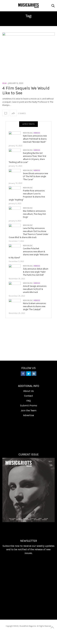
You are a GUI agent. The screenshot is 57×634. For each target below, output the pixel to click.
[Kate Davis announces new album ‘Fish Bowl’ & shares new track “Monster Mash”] (16, 136)
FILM (4, 83)
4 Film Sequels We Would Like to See (26, 90)
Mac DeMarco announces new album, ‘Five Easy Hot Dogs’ (34, 214)
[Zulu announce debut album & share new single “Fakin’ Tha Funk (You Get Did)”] (16, 269)
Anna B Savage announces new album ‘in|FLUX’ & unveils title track (34, 289)
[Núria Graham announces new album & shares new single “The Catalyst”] (16, 304)
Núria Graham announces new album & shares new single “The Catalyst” (34, 306)
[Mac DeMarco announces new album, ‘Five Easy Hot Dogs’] (16, 211)
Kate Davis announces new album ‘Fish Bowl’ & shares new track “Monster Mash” (35, 138)
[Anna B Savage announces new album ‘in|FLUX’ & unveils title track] (16, 286)
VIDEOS (37, 133)
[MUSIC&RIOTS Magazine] (28, 5)
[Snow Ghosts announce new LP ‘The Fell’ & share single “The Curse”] (16, 174)
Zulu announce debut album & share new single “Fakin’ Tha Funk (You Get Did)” (35, 271)
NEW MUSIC (28, 133)
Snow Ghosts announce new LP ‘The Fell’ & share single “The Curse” (35, 176)
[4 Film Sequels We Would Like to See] (28, 52)
